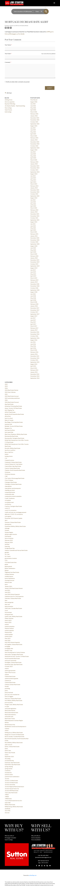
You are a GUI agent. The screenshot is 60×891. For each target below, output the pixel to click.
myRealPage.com (32, 875)
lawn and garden (9, 602)
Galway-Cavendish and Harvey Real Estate (16, 550)
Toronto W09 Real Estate (11, 790)
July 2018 (33, 294)
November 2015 (34, 358)
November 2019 (34, 262)
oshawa (7, 674)
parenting (7, 688)
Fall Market (8, 536)
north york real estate (10, 660)
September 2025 (34, 124)
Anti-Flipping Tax (9, 410)
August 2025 (33, 126)
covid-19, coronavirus (10, 510)
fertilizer (7, 544)
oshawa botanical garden (11, 678)
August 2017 (33, 316)
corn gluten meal (9, 502)
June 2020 (33, 248)
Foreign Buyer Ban (10, 548)
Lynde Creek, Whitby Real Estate (13, 616)
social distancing (9, 760)
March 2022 (33, 208)
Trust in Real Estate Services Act (13, 800)
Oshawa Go (8, 680)
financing (7, 546)
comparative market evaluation (13, 496)
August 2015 (33, 364)
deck (6, 520)
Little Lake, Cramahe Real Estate (13, 608)
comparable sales (9, 494)
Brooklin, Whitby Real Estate (12, 448)
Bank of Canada (9, 420)
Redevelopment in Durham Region (14, 720)
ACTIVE (41, 7)
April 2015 (33, 366)
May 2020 (33, 250)
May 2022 (33, 204)
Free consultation (36, 839)
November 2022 (34, 192)
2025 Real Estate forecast (12, 396)
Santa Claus (8, 750)
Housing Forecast (9, 580)
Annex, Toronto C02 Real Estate (13, 408)
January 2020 (34, 258)
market (7, 624)
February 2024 (34, 162)
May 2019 (33, 274)
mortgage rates (9, 648)
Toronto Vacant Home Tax (12, 788)
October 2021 (34, 218)
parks (6, 690)
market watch (8, 636)
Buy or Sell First (9, 452)
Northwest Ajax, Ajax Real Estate (13, 664)
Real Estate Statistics (10, 714)
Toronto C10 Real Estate (11, 780)
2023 (6, 386)
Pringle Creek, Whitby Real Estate (14, 704)
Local (6, 610)
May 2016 (33, 346)
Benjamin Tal (8, 428)
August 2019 (33, 268)
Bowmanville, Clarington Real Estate (14, 438)
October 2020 (34, 242)
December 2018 (34, 284)
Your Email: (8, 53)
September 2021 (34, 220)
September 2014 (34, 378)
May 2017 (33, 322)
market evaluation (9, 626)
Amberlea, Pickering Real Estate (13, 406)
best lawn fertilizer (10, 430)
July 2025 (33, 128)
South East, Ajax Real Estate (12, 762)
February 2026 (34, 114)
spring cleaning (9, 766)
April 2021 (33, 230)
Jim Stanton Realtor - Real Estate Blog (15, 106)
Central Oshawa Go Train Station (13, 464)
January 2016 (34, 354)
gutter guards (8, 566)
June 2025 (33, 130)
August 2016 (33, 340)
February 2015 (34, 370)
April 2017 (33, 324)
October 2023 (34, 170)
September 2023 (34, 172)
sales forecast (8, 744)
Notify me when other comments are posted (17, 82)
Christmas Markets (10, 474)
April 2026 (33, 110)
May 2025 (33, 132)
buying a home (8, 456)
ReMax (7, 722)
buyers (6, 454)
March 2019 (33, 278)
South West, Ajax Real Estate (12, 764)
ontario (7, 668)
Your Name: (8, 45)
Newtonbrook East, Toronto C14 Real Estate (17, 656)
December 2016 (34, 332)
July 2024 (33, 152)
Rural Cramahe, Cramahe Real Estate (14, 736)
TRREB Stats (8, 798)
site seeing (7, 758)
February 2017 (34, 328)
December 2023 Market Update (13, 518)
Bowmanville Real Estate (11, 436)
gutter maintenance (10, 568)
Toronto (7, 778)
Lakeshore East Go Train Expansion (14, 596)
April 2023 (33, 182)
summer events (9, 774)
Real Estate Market (10, 710)
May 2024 (33, 156)
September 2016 (34, 338)
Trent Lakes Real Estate (11, 792)
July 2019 (33, 270)
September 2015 (34, 362)
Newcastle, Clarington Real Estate (14, 654)
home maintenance (10, 578)
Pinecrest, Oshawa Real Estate (13, 698)
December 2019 (34, 260)
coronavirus (8, 504)
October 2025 (34, 122)
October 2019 (34, 264)
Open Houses (8, 110)
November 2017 (34, 310)
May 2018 (33, 298)
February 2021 (34, 234)
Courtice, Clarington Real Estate (13, 506)
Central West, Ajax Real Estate (13, 466)
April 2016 (33, 348)
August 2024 (33, 150)
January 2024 (34, 164)
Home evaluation (35, 837)
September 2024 (34, 148)
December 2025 (34, 118)
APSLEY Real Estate (10, 412)
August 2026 (33, 102)
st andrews (8, 770)
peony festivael (9, 692)
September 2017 (34, 314)
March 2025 (33, 136)
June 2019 (33, 272)
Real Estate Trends (10, 718)
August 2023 (33, 174)
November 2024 (34, 144)
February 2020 (34, 256)
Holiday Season (9, 576)
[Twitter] (39, 865)
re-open (7, 706)
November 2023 (34, 168)
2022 (6, 384)
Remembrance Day (10, 724)
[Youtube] (50, 865)
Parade (7, 686)
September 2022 (34, 196)
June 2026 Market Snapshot (12, 594)
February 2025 (34, 138)
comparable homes (10, 492)
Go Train (7, 554)
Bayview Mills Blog (10, 104)
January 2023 (34, 188)
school (6, 754)
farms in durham (9, 538)
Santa (6, 748)
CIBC (6, 476)
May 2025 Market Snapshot (12, 642)
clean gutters (8, 486)
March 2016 (33, 350)
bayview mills (8, 424)
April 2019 (33, 276)
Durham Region (9, 532)
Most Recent (33, 100)
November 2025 (34, 120)
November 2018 (34, 286)
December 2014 (34, 374)
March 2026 (33, 112)
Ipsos (6, 584)
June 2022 (33, 202)
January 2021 (34, 236)
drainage (7, 528)
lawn (6, 600)
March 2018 (33, 302)
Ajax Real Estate (9, 404)
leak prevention (9, 606)
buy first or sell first (10, 450)
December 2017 (34, 308)
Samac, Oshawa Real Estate (12, 746)
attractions (8, 416)
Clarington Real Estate (11, 482)
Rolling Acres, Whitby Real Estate (14, 732)
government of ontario (11, 558)
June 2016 (33, 344)
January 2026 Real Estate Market (14, 588)
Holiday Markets (9, 574)
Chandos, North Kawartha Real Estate (15, 470)
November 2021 (34, 216)
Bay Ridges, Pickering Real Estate (14, 422)
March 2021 (33, 232)
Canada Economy (9, 460)
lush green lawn (9, 614)
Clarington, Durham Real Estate (13, 484)
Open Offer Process (10, 672)
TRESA (7, 794)
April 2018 (33, 300)
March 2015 (33, 368)
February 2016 (34, 352)
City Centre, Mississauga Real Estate (14, 478)
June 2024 (33, 154)
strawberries (8, 772)
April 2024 (33, 158)
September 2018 (34, 290)
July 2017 (33, 318)
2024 (6, 388)
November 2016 (34, 334)
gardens (7, 552)
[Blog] (47, 865)
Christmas (7, 472)
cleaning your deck (10, 490)
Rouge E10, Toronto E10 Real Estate (14, 734)
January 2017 (34, 330)
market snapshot (9, 630)
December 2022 (34, 190)
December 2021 (34, 214)
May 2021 (33, 228)
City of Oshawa (9, 480)
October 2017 (34, 312)
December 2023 (34, 166)
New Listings (8, 108)
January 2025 (34, 140)
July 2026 (33, 104)
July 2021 (33, 224)
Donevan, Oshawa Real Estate (13, 522)
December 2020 (34, 238)
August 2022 (33, 198)
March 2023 (33, 184)
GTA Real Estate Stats (11, 562)
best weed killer (9, 432)
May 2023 (33, 180)
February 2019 (34, 280)
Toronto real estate (10, 784)
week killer (8, 802)
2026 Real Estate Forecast (12, 402)
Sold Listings (8, 112)
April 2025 (33, 134)
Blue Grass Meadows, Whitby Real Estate (16, 434)
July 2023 (33, 176)
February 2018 (34, 304)
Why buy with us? (9, 835)
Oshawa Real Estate (10, 676)
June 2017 (33, 320)
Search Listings (9, 839)
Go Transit (7, 556)
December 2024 (34, 142)
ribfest (6, 730)
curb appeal (8, 516)
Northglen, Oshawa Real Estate (13, 662)
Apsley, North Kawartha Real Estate (14, 414)
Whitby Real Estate (10, 804)
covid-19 (7, 508)
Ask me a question (9, 102)
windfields (7, 808)
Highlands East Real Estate (12, 572)
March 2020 (33, 254)
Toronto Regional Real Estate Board (14, 786)
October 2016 (34, 336)
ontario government (10, 670)
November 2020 (34, 240)
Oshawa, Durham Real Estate (12, 684)
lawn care (7, 604)
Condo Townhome (10, 498)
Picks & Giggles (9, 696)
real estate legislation (10, 708)
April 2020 (33, 252)
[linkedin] (44, 865)
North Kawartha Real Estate (12, 658)
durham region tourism (11, 534)
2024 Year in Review (10, 392)
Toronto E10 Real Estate (11, 782)
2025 (6, 394)
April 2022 (33, 206)
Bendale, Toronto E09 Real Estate (14, 426)
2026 (6, 400)
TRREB (7, 796)
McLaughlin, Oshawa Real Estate (13, 644)
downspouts (8, 524)
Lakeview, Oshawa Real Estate (13, 598)
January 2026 (34, 116)
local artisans (8, 612)
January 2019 (34, 282)
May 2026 (33, 108)
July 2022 (33, 200)
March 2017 (33, 326)
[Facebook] (36, 865)
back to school (9, 418)
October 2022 (34, 194)
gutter (6, 564)
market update (9, 634)
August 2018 (33, 292)
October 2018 (34, 288)
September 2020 (34, 244)
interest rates (8, 582)
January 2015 (34, 372)
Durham (7, 530)
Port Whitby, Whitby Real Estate (13, 700)
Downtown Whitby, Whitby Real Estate (15, 526)
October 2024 (34, 146)
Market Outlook (9, 628)
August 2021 (33, 222)
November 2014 (34, 376)
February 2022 (34, 210)
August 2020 (33, 246)
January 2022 (34, 212)
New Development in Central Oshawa (15, 652)
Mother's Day (8, 650)
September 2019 (34, 266)
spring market (8, 768)
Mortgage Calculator (10, 837)
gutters (7, 570)
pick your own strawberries (12, 694)
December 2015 (34, 356)
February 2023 (34, 186)
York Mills (7, 810)
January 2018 (34, 306)
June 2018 (33, 296)
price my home (9, 702)
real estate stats (9, 716)
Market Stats (8, 632)
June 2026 (33, 106)
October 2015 (34, 360)
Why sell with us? (35, 835)
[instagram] (42, 865)
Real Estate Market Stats (11, 712)
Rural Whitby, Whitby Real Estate (14, 742)
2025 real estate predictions (12, 398)
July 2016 (33, 342)
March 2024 (33, 160)
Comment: (8, 62)
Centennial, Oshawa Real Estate (13, 462)
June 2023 (33, 178)
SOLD (48, 7)
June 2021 (33, 226)
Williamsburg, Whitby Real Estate (14, 806)
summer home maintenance (12, 776)
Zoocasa (7, 812)
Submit (49, 88)
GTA (6, 560)
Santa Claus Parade (10, 752)
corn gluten (8, 500)
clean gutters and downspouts (13, 488)
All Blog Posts (8, 100)
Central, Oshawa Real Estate (12, 468)
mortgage (7, 646)
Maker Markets (9, 618)
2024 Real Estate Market (11, 390)
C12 (6, 458)
